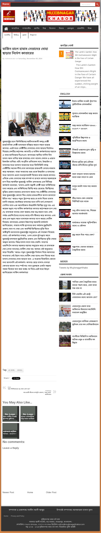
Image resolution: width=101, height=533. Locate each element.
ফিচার (61, 28)
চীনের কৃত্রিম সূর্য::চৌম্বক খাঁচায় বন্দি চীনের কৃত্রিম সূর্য (84, 164)
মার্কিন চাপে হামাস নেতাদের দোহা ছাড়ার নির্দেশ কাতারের (25, 51)
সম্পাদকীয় (26, 28)
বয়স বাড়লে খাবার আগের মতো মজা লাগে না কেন (83, 176)
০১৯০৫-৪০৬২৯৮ (30, 524)
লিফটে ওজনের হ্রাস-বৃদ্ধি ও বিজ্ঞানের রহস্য (84, 151)
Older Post (51, 492)
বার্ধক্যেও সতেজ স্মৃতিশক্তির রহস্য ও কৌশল (84, 224)
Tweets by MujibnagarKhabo (73, 267)
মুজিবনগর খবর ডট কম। (49, 527)
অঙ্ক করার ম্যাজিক (26, 4)
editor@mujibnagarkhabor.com (71, 524)
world (19, 370)
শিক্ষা (90, 28)
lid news (11, 370)
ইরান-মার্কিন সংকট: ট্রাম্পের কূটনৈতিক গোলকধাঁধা (84, 103)
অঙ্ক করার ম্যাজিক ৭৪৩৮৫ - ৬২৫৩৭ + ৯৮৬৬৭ (84, 127)
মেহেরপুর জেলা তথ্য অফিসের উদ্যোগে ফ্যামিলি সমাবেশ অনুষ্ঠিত (83, 309)
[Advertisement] (29, 86)
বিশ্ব (44, 28)
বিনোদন (52, 28)
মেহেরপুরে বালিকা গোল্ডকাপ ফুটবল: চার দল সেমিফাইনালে (85, 323)
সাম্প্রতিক (15, 28)
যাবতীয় (7, 35)
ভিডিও (16, 35)
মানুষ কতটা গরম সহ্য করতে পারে (84, 188)
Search (97, 4)
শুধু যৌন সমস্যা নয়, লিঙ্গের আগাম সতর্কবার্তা (84, 212)
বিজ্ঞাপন (33, 35)
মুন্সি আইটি (71, 527)
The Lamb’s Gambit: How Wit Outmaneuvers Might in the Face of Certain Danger (86, 57)
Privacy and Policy (17, 516)
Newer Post (8, 492)
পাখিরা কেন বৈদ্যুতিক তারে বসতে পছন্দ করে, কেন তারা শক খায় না (84, 285)
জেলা (24, 35)
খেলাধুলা (70, 28)
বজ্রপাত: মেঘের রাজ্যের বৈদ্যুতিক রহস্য (82, 249)
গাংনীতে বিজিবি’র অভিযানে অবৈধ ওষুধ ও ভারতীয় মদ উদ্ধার (84, 339)
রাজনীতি (80, 28)
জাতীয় (36, 28)
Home (6, 28)
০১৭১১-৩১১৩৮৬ (44, 524)
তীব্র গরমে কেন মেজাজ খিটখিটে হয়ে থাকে (82, 200)
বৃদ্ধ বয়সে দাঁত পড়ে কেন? (83, 234)
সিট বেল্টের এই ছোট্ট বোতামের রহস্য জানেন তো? (84, 296)
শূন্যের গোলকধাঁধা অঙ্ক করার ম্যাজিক (85, 115)
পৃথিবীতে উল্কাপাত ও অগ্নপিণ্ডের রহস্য (81, 139)
